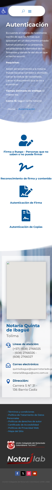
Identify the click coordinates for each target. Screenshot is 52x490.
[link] (4, 11)
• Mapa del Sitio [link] (15, 431)
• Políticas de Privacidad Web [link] (23, 428)
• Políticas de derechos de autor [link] (24, 421)
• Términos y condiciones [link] (20, 411)
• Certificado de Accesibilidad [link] (23, 424)
